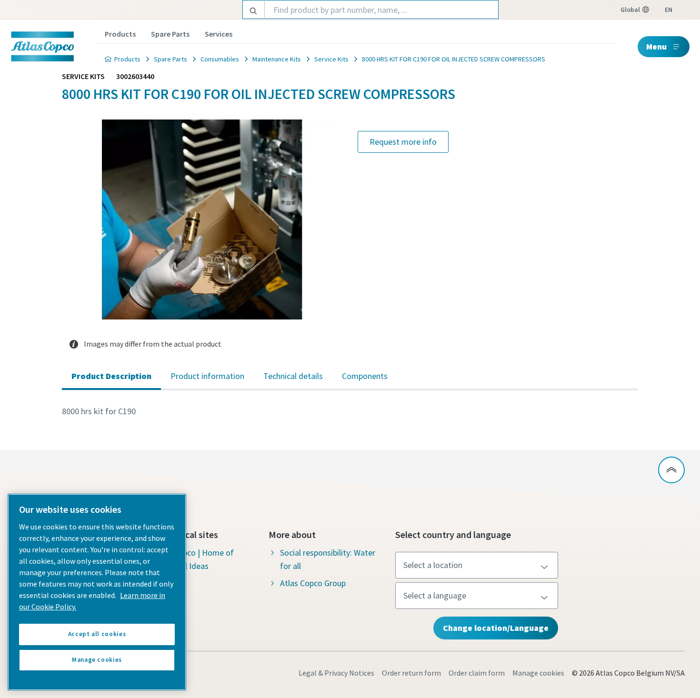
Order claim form (477, 673)
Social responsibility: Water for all (327, 559)
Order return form (411, 673)
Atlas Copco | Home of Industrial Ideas (193, 559)
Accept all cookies (97, 634)
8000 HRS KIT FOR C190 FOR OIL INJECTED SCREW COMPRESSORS (453, 59)
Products (120, 34)
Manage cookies (538, 673)
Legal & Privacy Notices (336, 673)
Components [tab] (365, 375)
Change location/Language (496, 627)
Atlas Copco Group (313, 583)
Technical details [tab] (293, 375)
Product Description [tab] (111, 375)
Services (218, 34)
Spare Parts (170, 34)
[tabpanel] (350, 411)
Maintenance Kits (276, 59)
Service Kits (331, 59)
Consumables (219, 59)
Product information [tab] (207, 375)
